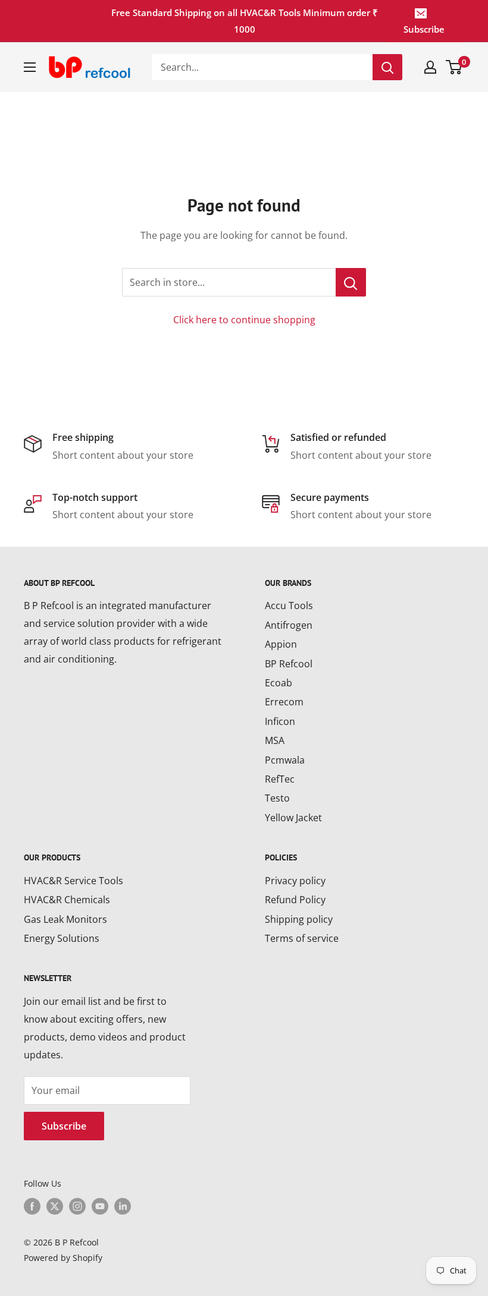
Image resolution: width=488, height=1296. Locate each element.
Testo (277, 798)
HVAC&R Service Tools (73, 880)
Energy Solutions (61, 938)
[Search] (387, 67)
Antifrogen (288, 625)
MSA (274, 740)
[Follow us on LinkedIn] (122, 1206)
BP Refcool (288, 663)
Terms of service (302, 938)
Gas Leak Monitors (65, 919)
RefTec (280, 779)
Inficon (280, 721)
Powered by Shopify (63, 1257)
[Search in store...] (351, 282)
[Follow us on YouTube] (100, 1206)
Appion (281, 644)
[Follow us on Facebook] (32, 1206)
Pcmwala (285, 760)
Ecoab (278, 682)
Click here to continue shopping (244, 319)
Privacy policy (295, 880)
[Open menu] (30, 67)
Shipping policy (299, 919)
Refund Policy (295, 899)
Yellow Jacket (293, 817)
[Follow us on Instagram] (77, 1206)
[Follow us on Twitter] (54, 1206)
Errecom (284, 701)
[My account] (430, 67)
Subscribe (424, 29)
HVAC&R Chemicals (67, 899)
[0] (454, 67)
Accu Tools (289, 605)
